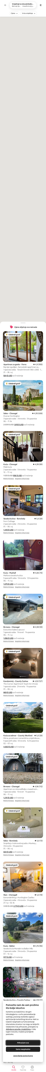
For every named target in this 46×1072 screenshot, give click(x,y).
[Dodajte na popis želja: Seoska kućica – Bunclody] (40, 488)
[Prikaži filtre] (40, 5)
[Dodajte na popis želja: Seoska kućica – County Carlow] (40, 970)
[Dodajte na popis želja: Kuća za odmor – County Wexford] (40, 705)
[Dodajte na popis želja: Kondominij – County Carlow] (40, 651)
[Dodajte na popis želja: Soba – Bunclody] (40, 811)
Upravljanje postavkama (23, 1056)
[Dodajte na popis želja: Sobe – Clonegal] (40, 383)
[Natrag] (5, 5)
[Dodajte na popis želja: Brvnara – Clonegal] (40, 597)
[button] (7, 375)
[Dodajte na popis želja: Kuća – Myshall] (40, 543)
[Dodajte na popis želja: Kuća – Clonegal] (40, 434)
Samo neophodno (23, 1049)
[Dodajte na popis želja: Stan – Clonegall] (40, 865)
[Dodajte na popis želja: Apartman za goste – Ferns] (40, 334)
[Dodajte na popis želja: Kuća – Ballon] (40, 916)
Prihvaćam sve (23, 1043)
